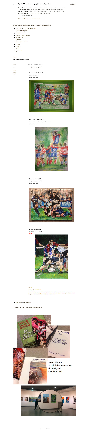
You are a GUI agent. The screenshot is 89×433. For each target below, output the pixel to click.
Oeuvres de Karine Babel (34, 4)
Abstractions (19, 50)
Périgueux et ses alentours (23, 35)
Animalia (18, 43)
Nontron (14, 72)
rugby (14, 74)
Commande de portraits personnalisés (26, 28)
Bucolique (18, 39)
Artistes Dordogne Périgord (23, 302)
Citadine (18, 46)
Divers (17, 52)
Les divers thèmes (34, 18)
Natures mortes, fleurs (22, 41)
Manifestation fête (21, 32)
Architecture (19, 37)
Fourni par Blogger (46, 428)
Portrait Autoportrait (21, 30)
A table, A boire (20, 34)
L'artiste (25, 18)
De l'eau (18, 44)
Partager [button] (14, 64)
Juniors (14, 70)
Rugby (18, 48)
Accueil (20, 18)
